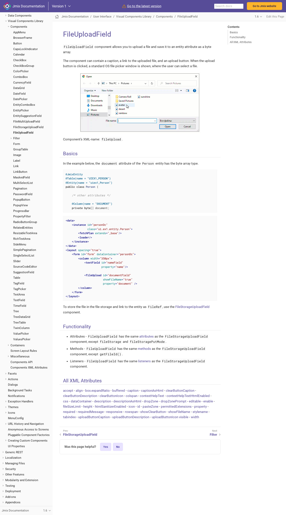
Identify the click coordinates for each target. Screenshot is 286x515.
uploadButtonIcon (165, 417)
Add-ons (10, 497)
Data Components (20, 15)
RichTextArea (21, 239)
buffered (118, 390)
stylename (200, 412)
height (87, 406)
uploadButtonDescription (130, 417)
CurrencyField (22, 82)
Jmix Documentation (28, 6)
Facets (12, 373)
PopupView (20, 205)
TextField (19, 300)
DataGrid (19, 88)
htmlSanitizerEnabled (110, 406)
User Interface (102, 16)
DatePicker (20, 99)
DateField (19, 93)
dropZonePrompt (173, 401)
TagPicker (19, 289)
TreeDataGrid (21, 317)
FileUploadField (23, 132)
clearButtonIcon (111, 396)
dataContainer (81, 401)
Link (16, 166)
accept (68, 390)
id (138, 406)
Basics (234, 32)
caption (133, 390)
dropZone (151, 401)
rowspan (131, 412)
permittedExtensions (176, 406)
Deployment (13, 491)
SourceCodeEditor (25, 266)
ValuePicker (21, 333)
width (195, 417)
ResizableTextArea (25, 233)
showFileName (179, 412)
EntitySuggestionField (27, 116)
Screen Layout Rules (24, 351)
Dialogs (13, 384)
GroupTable (20, 149)
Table (16, 278)
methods (144, 349)
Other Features (14, 474)
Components (19, 26)
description (102, 401)
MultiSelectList (23, 183)
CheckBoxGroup (23, 66)
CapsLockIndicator (25, 49)
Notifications (16, 396)
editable (195, 401)
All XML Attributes (241, 42)
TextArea (19, 294)
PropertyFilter (22, 216)
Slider (17, 261)
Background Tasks (20, 390)
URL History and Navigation (26, 424)
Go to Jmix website (264, 6)
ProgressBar (21, 211)
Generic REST (14, 452)
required (69, 412)
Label (16, 160)
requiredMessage (91, 412)
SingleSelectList (23, 255)
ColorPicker (21, 71)
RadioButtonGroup (25, 222)
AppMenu (19, 32)
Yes (105, 446)
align (79, 390)
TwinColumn (21, 328)
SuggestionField (23, 272)
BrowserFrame (22, 38)
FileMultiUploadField (26, 121)
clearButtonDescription (80, 396)
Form (16, 144)
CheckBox (19, 60)
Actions (13, 379)
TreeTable (19, 322)
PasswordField (22, 194)
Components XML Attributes (29, 367)
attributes (146, 336)
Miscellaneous (20, 356)
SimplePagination (24, 250)
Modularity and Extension (21, 480)
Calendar (19, 54)
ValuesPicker (21, 339)
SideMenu (19, 244)
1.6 (257, 16)
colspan (131, 396)
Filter (16, 138)
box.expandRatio (97, 390)
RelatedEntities (23, 227)
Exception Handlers (20, 401)
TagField (18, 283)
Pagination (20, 188)
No (118, 446)
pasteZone (150, 406)
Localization (13, 457)
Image (17, 155)
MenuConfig (16, 418)
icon (132, 406)
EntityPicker (21, 110)
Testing (10, 486)
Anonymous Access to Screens (28, 429)
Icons (11, 412)
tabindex (69, 417)
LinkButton (20, 172)
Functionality (238, 37)
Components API (21, 362)
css (65, 401)
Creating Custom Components (27, 440)
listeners (144, 361)
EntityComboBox (24, 105)
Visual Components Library (25, 21)
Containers (18, 345)
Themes (13, 407)
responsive (114, 412)
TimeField (19, 306)
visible (183, 417)
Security (10, 469)
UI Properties (16, 446)
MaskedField (21, 177)
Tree (16, 311)
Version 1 (59, 6)
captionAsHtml (152, 390)
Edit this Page (275, 16)
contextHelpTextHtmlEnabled (188, 396)
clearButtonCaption (180, 390)
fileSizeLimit (72, 406)
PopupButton (21, 199)
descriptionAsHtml (127, 401)
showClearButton (153, 412)
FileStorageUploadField (28, 127)
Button (17, 43)
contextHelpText (152, 396)
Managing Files (15, 463)
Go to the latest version (144, 6)
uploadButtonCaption (94, 417)
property (200, 406)
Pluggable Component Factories (29, 435)
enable (208, 401)
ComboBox (20, 77)
